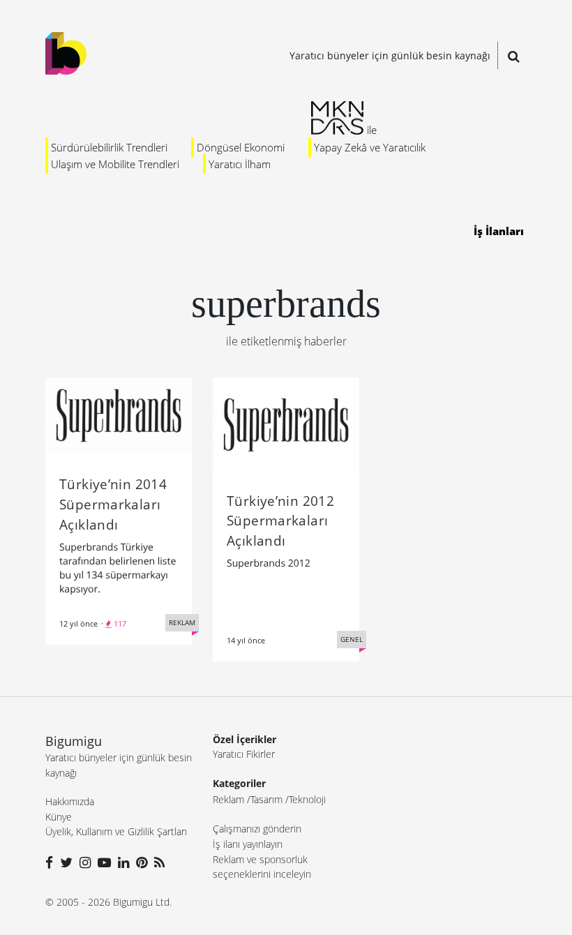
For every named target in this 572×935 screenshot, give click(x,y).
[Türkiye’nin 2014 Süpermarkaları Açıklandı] (118, 414)
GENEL (351, 639)
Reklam (228, 799)
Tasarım (266, 799)
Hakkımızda (69, 801)
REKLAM (182, 622)
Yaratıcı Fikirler (244, 754)
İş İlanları (499, 231)
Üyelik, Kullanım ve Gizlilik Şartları (116, 831)
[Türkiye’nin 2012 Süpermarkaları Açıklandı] (286, 423)
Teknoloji (307, 799)
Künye (58, 816)
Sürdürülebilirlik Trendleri (109, 147)
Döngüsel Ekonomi (241, 147)
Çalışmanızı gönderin (257, 828)
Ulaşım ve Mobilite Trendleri (115, 164)
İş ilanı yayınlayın (248, 844)
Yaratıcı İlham (240, 164)
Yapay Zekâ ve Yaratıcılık (370, 147)
